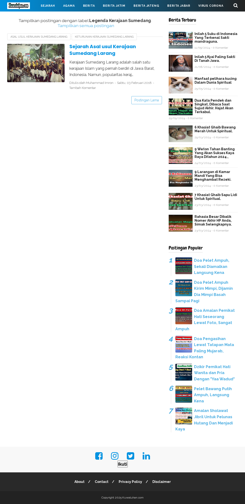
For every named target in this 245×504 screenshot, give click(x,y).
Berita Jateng (146, 5)
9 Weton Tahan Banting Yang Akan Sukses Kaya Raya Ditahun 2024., (215, 153)
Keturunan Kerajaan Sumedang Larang (104, 36)
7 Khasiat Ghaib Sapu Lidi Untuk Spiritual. (216, 197)
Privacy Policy (130, 482)
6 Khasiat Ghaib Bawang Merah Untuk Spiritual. (215, 129)
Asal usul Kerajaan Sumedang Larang (39, 36)
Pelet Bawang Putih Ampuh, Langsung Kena (213, 395)
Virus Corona (210, 5)
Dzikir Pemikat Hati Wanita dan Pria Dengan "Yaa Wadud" (214, 373)
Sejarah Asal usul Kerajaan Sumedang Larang (102, 50)
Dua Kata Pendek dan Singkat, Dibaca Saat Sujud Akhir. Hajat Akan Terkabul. (214, 106)
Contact (101, 482)
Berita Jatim (114, 5)
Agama (69, 5)
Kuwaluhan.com (133, 497)
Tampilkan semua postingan (85, 25)
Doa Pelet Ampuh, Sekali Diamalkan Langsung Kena (211, 266)
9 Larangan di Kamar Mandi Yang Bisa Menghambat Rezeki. (213, 175)
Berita (89, 5)
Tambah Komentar (82, 88)
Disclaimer (161, 482)
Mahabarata (22, 17)
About (79, 482)
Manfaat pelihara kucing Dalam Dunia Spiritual (216, 80)
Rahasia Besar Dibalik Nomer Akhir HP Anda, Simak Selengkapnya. (213, 220)
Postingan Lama (146, 100)
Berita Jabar (178, 5)
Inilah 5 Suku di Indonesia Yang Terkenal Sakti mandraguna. (216, 37)
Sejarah (48, 5)
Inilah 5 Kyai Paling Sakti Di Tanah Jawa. (215, 59)
